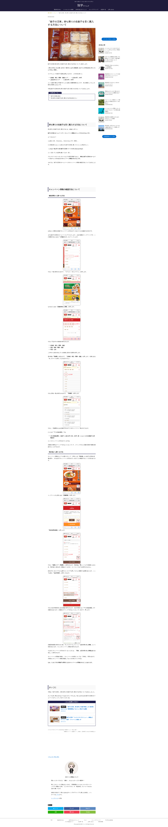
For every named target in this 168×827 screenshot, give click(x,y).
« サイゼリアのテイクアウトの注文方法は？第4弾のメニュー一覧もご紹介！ (63, 729)
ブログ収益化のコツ (69, 821)
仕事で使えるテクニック (81, 9)
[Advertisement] (72, 112)
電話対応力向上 (57, 9)
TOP (51, 820)
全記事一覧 (103, 9)
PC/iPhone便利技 (109, 820)
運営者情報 (100, 821)
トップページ (54, 798)
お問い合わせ (111, 9)
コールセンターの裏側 (68, 9)
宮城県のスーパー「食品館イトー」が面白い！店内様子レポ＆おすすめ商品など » (80, 731)
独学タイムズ (83, 824)
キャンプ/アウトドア (93, 9)
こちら (58, 794)
